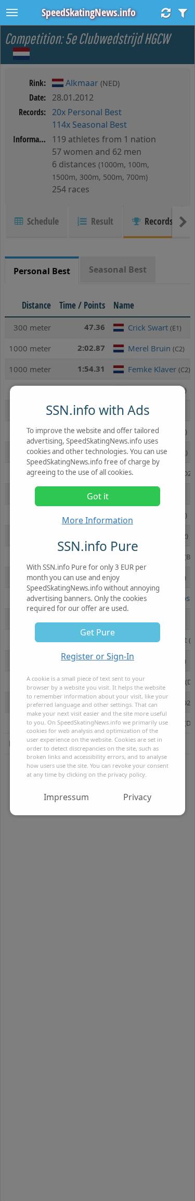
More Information (97, 520)
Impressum (66, 797)
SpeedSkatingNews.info (89, 12)
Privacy (137, 797)
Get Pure (97, 632)
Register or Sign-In (97, 656)
